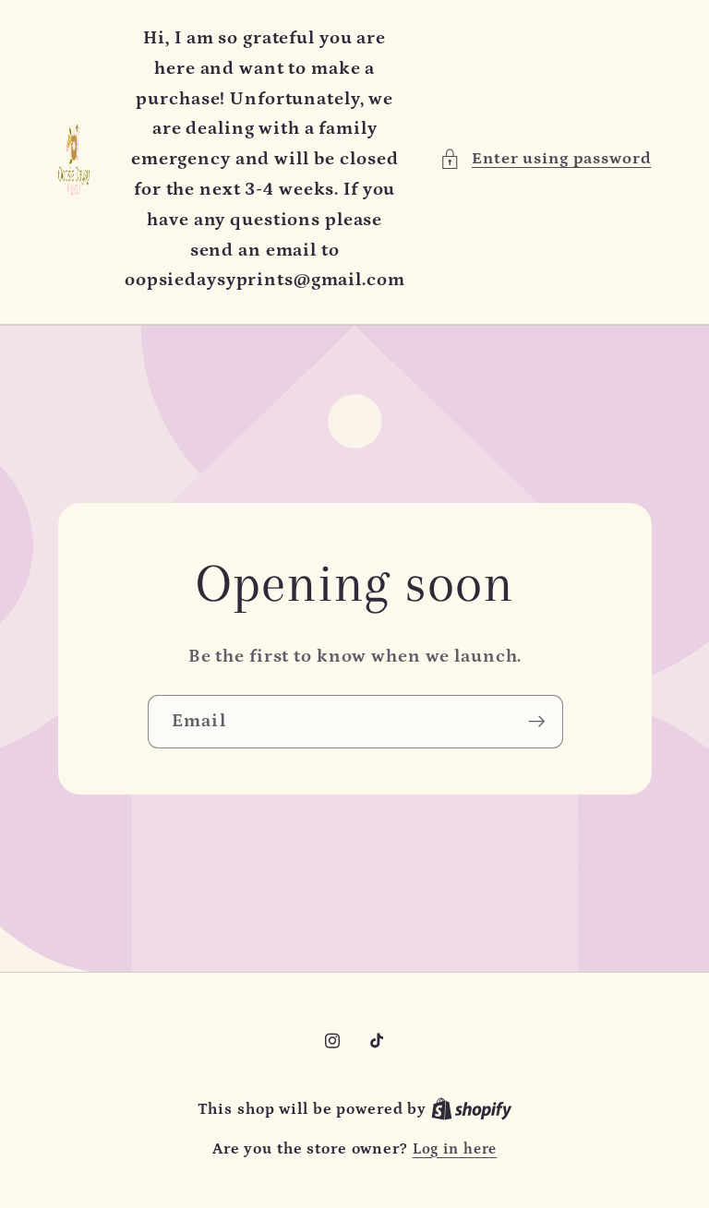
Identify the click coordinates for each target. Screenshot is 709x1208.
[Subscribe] (536, 721)
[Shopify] (471, 1109)
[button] (545, 159)
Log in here (455, 1149)
